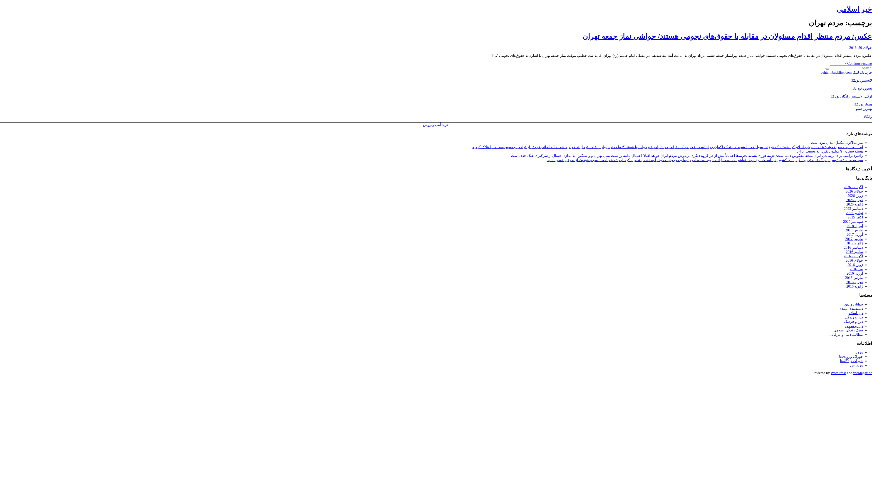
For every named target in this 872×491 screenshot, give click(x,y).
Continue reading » (858, 63)
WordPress (838, 373)
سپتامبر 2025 (853, 221)
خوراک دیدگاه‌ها (851, 361)
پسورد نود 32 (862, 88)
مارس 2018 (854, 230)
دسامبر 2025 (853, 208)
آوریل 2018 (855, 226)
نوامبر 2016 (854, 252)
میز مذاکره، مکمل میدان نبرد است (837, 143)
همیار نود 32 (863, 104)
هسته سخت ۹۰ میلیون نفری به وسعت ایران (830, 151)
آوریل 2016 (855, 273)
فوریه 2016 (854, 282)
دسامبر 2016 (853, 247)
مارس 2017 (854, 239)
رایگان (867, 116)
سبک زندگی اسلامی (848, 330)
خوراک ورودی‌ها (851, 356)
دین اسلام (855, 313)
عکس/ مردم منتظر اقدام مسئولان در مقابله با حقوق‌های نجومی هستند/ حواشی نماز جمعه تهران (727, 36)
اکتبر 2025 (855, 217)
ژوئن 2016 (855, 265)
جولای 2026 (854, 191)
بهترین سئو (864, 108)
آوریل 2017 (855, 234)
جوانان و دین (853, 304)
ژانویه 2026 (854, 204)
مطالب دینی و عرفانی (846, 334)
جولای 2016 (854, 260)
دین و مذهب (854, 326)
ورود (859, 352)
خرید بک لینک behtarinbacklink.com (846, 72)
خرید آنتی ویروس (436, 125)
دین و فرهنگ (853, 321)
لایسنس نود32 (861, 80)
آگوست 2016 (853, 256)
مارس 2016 (854, 278)
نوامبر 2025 (854, 213)
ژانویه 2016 (854, 286)
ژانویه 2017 (854, 243)
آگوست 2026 (853, 187)
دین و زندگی (854, 317)
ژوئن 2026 (855, 196)
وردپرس (856, 365)
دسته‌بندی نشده (851, 309)
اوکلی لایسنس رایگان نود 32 (851, 96)
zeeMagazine (862, 373)
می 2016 (856, 269)
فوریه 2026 (854, 200)
